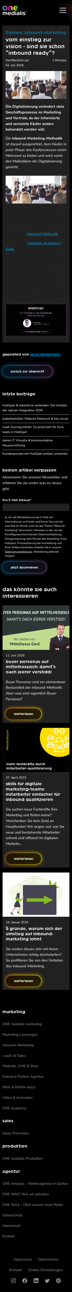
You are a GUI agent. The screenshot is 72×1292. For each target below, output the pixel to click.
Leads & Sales (14, 1055)
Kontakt (8, 1236)
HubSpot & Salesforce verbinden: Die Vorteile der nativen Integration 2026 (34, 407)
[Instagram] (13, 1280)
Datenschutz (12, 1215)
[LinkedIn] (36, 1280)
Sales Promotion (15, 1133)
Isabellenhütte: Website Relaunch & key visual (35, 418)
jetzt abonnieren (24, 567)
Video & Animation (17, 1097)
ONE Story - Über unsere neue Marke (32, 1204)
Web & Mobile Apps (19, 1087)
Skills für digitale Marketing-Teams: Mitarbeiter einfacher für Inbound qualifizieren (33, 791)
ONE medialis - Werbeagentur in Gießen (35, 1183)
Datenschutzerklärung (18, 552)
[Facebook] (24, 1280)
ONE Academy (14, 1108)
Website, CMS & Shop (20, 1066)
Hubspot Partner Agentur (23, 1076)
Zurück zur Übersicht (27, 371)
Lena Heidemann (45, 354)
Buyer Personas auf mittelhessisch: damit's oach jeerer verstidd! (31, 666)
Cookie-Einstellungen (45, 1270)
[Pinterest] (58, 1280)
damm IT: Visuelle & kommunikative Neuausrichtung (27, 443)
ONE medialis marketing (22, 1024)
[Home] (14, 10)
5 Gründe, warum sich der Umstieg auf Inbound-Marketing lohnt (34, 933)
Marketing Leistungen (20, 1034)
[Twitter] (47, 1280)
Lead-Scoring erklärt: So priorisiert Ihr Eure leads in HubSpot (33, 429)
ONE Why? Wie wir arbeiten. (25, 1194)
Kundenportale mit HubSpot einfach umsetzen (35, 453)
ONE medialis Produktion (22, 1158)
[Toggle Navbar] (63, 10)
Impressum (11, 1225)
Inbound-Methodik (42, 234)
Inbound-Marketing (18, 1045)
